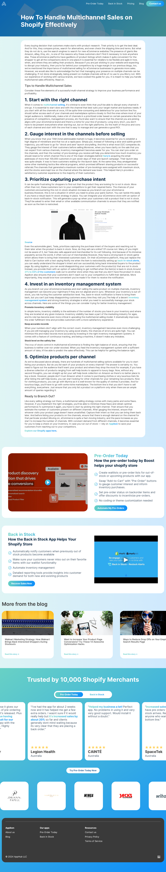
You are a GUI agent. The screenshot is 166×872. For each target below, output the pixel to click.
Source (28, 242)
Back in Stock (115, 3)
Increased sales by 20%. (103, 706)
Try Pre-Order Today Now (83, 770)
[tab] (69, 694)
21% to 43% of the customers (40, 272)
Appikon (113, 424)
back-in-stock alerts (128, 260)
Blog (141, 3)
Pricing (130, 3)
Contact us (155, 3)
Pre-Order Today (94, 3)
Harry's (106, 156)
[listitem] (28, 634)
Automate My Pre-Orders (110, 508)
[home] (43, 3)
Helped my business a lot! (46, 706)
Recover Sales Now (21, 583)
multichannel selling (54, 104)
